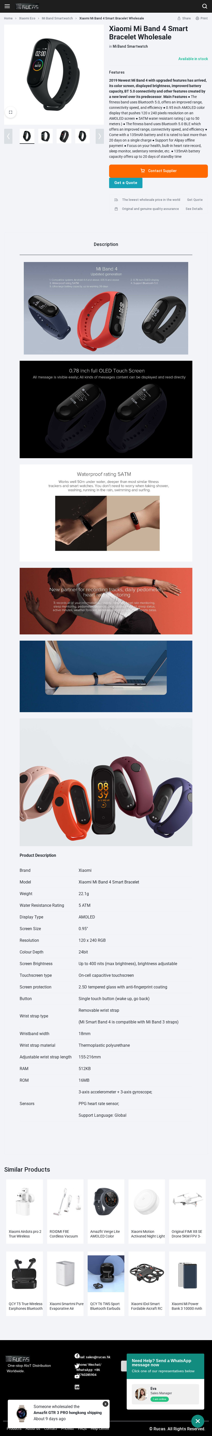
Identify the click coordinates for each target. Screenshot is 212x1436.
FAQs (82, 1428)
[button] (8, 136)
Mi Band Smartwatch (57, 18)
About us (33, 1428)
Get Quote (195, 199)
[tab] (106, 244)
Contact (50, 1428)
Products (14, 1428)
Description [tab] (106, 244)
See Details (194, 208)
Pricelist (67, 1428)
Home (8, 18)
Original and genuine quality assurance (150, 208)
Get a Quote (125, 182)
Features (117, 72)
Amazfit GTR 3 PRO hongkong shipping (68, 1412)
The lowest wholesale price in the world (151, 199)
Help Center (100, 1428)
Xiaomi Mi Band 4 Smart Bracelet (109, 882)
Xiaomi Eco (27, 18)
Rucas (82, 1380)
